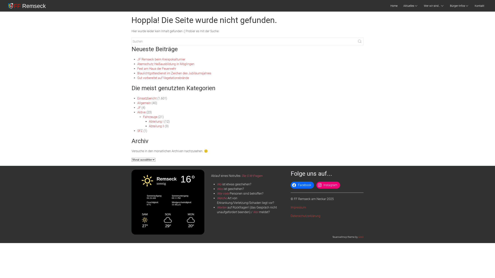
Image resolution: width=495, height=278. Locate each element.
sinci (361, 237)
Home (394, 5)
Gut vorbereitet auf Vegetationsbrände (163, 78)
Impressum (298, 207)
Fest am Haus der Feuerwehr (156, 68)
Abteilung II (156, 126)
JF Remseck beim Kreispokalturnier (161, 59)
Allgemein (144, 103)
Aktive (141, 112)
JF (139, 107)
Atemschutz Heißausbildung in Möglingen (165, 64)
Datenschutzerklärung (305, 216)
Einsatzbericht (147, 98)
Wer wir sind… (432, 5)
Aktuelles (408, 5)
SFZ (140, 131)
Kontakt (479, 5)
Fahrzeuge (150, 117)
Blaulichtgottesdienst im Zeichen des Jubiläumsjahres (174, 73)
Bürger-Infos (457, 5)
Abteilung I (156, 121)
